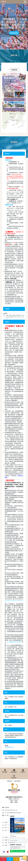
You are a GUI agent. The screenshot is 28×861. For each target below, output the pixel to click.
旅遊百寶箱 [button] (13, 772)
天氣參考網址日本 (9, 747)
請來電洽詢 (14, 33)
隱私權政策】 (17, 781)
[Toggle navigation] (25, 1)
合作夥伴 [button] (22, 772)
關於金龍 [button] (4, 772)
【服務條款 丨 (10, 781)
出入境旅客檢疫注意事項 (14, 642)
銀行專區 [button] (13, 778)
